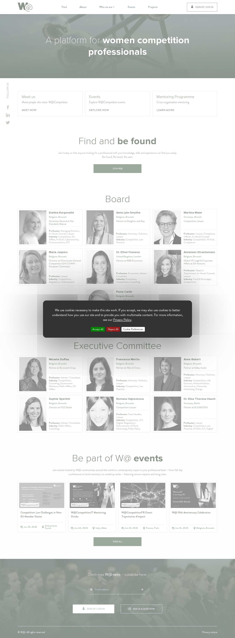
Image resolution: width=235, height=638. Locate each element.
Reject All (113, 329)
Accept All (97, 329)
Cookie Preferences (133, 329)
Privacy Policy (122, 319)
